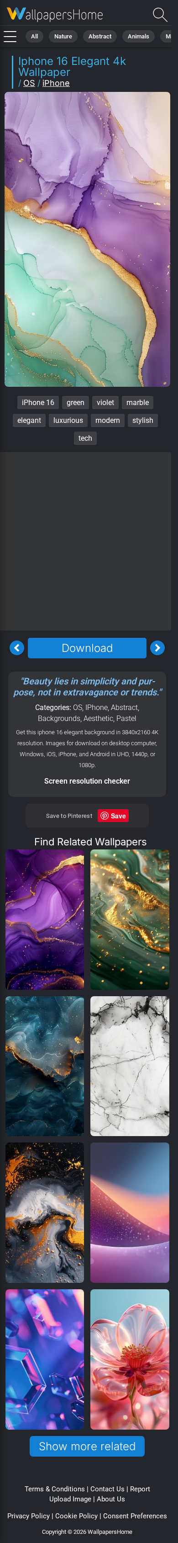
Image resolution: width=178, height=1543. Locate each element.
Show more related (87, 1446)
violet (105, 402)
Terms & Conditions (55, 1489)
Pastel (126, 718)
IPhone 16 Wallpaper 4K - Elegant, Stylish (55, 14)
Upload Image (70, 1499)
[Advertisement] (89, 541)
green (75, 402)
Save (118, 815)
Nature (63, 36)
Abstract (100, 36)
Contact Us (107, 1489)
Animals (138, 36)
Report (140, 1489)
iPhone (56, 83)
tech (85, 438)
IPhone (96, 707)
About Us (111, 1499)
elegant (29, 420)
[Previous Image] (17, 648)
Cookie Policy (76, 1516)
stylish (142, 420)
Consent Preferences (135, 1516)
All (34, 36)
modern (107, 420)
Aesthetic (98, 718)
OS (29, 83)
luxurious (68, 420)
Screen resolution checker (87, 781)
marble (137, 402)
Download (87, 648)
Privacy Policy (28, 1516)
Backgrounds (59, 718)
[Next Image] (157, 648)
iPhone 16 (38, 402)
